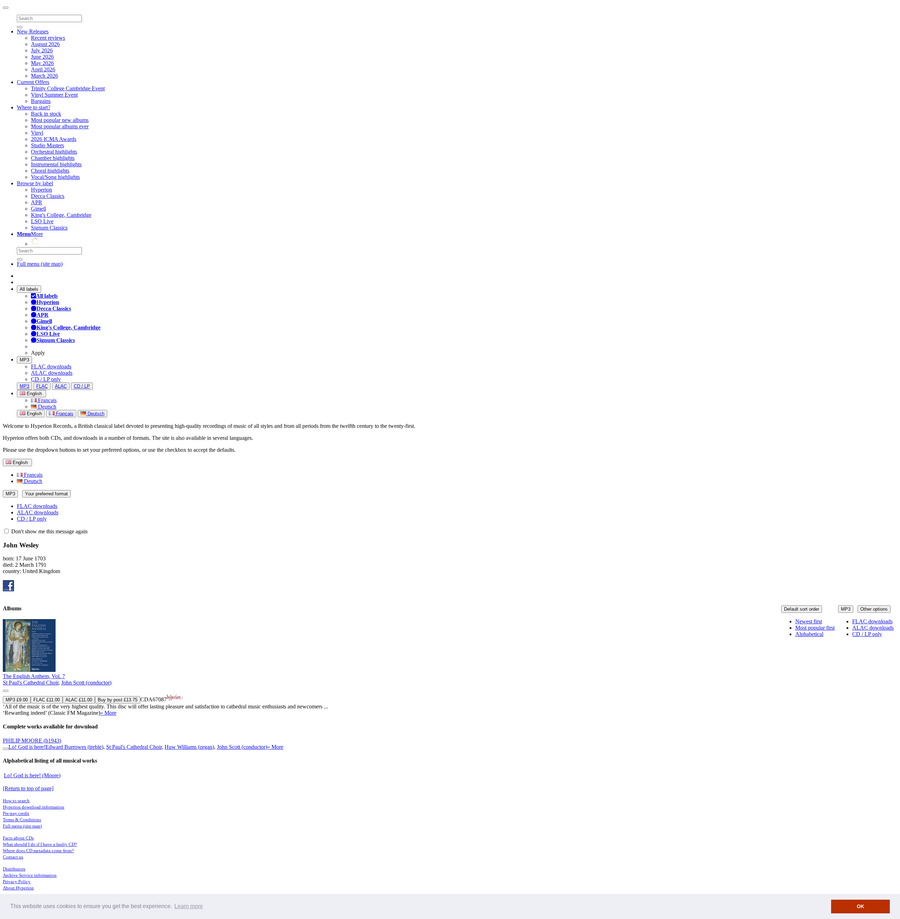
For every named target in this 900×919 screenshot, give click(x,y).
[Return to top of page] (28, 788)
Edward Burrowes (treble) (74, 747)
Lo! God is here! (26, 747)
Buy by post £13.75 (117, 699)
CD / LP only (46, 379)
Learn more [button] (188, 906)
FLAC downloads (51, 366)
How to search (16, 800)
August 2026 (45, 44)
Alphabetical (809, 634)
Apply (38, 353)
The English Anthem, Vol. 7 (34, 676)
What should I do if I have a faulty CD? (40, 844)
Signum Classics (49, 228)
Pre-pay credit (16, 813)
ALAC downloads (51, 373)
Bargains (41, 101)
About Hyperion (18, 888)
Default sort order (801, 609)
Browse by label (35, 183)
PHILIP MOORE (32, 741)
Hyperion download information (33, 807)
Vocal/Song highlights (55, 177)
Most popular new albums (60, 120)
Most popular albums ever (60, 126)
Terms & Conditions (22, 819)
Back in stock (46, 114)
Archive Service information (30, 875)
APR (36, 202)
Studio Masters (47, 145)
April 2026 (43, 69)
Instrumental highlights (56, 164)
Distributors (14, 869)
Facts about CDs (18, 838)
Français (47, 400)
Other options (874, 609)
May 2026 (42, 63)
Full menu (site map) (40, 264)
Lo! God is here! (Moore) (32, 775)
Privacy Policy (17, 881)
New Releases (33, 31)
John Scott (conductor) (86, 683)
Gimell (38, 209)
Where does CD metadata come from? (38, 850)
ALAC (61, 386)
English (33, 413)
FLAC (42, 386)
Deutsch (46, 407)
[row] (450, 667)
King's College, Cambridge (61, 215)
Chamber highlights (53, 158)
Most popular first (815, 628)
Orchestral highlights (54, 152)
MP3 (24, 359)
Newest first (808, 621)
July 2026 (42, 50)
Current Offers (33, 82)
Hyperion (41, 190)
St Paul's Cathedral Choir (30, 683)
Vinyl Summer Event (54, 95)
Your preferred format (46, 493)
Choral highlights (50, 171)
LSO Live (42, 221)
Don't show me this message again (49, 531)
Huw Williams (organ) (189, 747)
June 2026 (42, 57)
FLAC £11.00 (46, 699)
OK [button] (860, 906)
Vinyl (37, 133)
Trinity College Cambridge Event (68, 88)
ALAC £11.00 (78, 699)
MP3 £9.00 (17, 699)
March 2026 (44, 76)
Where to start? (33, 107)
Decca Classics (47, 196)
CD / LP (82, 386)
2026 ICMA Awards (53, 139)
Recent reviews (48, 38)
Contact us (13, 857)
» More (108, 713)
